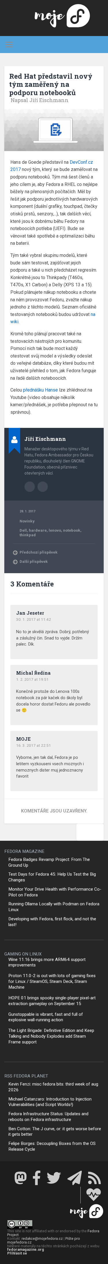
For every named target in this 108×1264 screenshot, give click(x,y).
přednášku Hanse (40, 390)
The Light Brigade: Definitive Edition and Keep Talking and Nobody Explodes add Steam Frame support (51, 1036)
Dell (23, 530)
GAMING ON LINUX (23, 954)
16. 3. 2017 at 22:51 (33, 745)
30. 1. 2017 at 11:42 (33, 619)
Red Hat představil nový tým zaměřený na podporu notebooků (50, 84)
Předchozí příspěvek (39, 552)
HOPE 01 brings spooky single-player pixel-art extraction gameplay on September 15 (52, 1000)
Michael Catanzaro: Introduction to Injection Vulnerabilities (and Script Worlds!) (50, 1101)
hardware (38, 530)
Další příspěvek (34, 561)
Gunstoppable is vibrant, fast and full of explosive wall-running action (45, 1017)
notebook (71, 530)
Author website (42, 486)
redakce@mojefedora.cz (42, 1238)
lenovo (55, 530)
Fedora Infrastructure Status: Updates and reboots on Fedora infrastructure (48, 1116)
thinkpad (28, 535)
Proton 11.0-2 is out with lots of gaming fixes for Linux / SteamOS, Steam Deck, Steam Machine (52, 981)
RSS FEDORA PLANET (26, 1076)
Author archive (29, 486)
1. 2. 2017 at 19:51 (32, 679)
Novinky (27, 521)
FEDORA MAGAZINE (24, 851)
